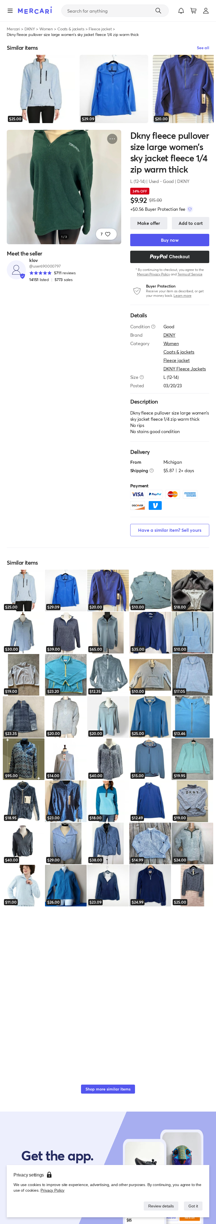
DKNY (29, 28)
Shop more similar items (108, 1089)
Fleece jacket (100, 28)
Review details (159, 1206)
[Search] (158, 10)
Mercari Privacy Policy (153, 274)
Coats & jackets (70, 28)
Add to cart (191, 223)
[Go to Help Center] (153, 326)
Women (46, 28)
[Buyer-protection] (189, 209)
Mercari (13, 28)
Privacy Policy (52, 1190)
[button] (181, 10)
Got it (193, 1206)
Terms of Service (189, 274)
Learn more (182, 295)
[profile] (206, 10)
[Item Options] (112, 138)
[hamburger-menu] (10, 10)
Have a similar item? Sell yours (169, 530)
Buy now (170, 240)
